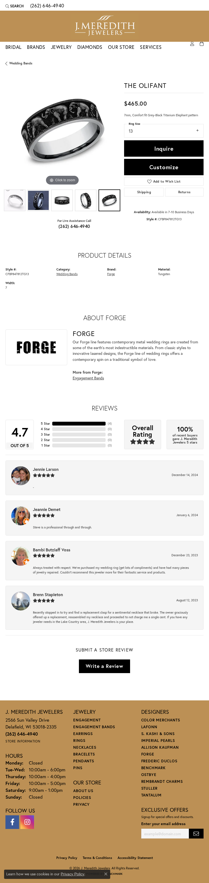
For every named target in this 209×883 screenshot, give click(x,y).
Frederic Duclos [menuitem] (159, 760)
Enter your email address (163, 823)
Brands (36, 47)
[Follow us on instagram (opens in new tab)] (27, 822)
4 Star (45, 429)
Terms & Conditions (97, 858)
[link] (46, 6)
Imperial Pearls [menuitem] (158, 740)
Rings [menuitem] (79, 740)
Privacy (81, 804)
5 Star (45, 423)
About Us (83, 790)
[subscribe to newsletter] (196, 834)
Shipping (144, 192)
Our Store (121, 47)
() (110, 423)
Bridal (13, 47)
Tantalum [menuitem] (151, 795)
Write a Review (104, 666)
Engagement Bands (88, 377)
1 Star (45, 445)
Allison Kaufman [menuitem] (160, 747)
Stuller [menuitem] (149, 788)
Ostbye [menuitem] (148, 774)
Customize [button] (164, 167)
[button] (14, 6)
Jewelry (61, 47)
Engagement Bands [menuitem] (94, 726)
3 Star (45, 434)
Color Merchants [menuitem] (160, 720)
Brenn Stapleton (48, 594)
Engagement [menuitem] (86, 720)
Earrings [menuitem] (83, 733)
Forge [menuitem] (147, 754)
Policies (82, 797)
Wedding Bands (20, 63)
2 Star (45, 440)
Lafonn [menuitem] (149, 726)
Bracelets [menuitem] (84, 754)
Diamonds (90, 47)
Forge (111, 274)
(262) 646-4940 (74, 226)
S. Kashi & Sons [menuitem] (158, 733)
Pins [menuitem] (77, 767)
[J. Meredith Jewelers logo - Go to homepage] (104, 26)
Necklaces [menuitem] (84, 747)
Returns (184, 192)
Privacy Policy (66, 858)
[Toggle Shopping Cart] (202, 44)
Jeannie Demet (46, 509)
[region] (62, 130)
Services (151, 47)
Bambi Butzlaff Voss (51, 549)
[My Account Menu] (192, 44)
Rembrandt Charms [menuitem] (162, 781)
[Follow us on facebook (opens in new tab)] (12, 822)
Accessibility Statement (135, 858)
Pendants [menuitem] (83, 760)
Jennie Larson (46, 469)
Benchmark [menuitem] (153, 767)
